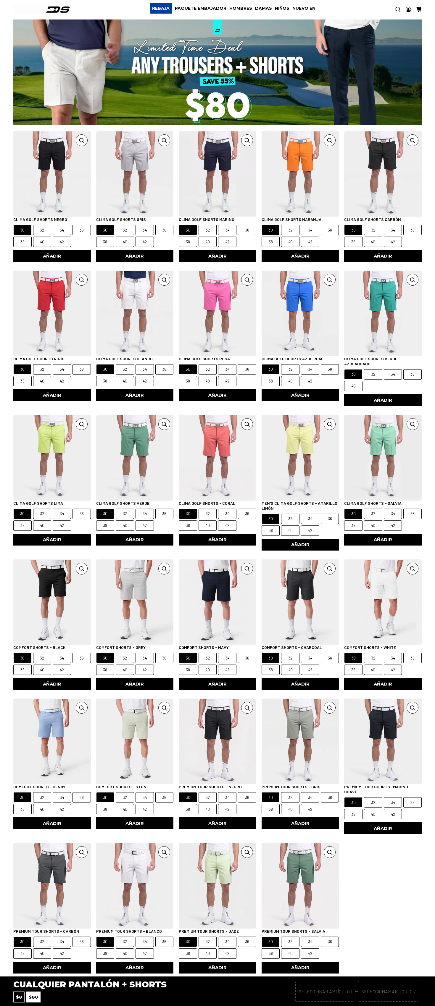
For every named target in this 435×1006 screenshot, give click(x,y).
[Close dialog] (328, 442)
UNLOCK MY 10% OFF (158, 535)
